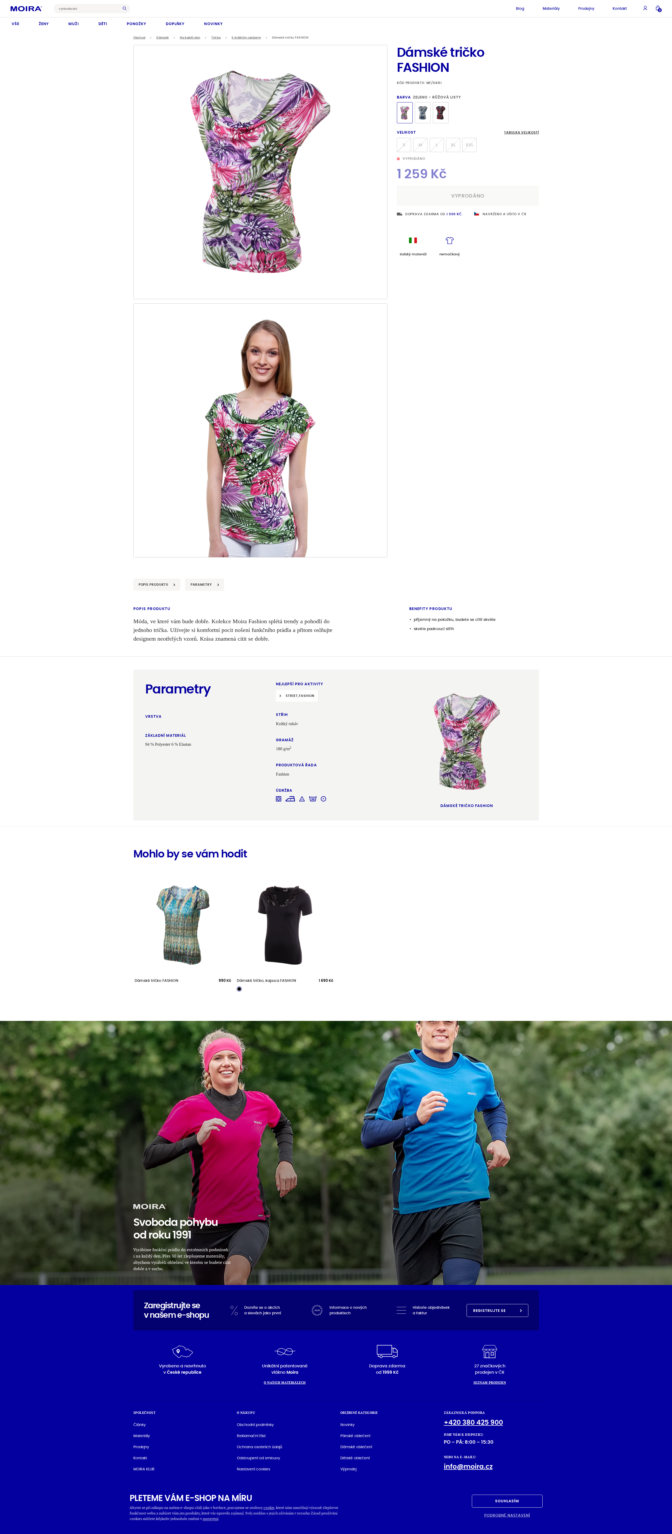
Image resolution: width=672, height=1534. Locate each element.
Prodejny (586, 8)
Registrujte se (489, 1310)
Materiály (551, 8)
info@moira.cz (468, 1466)
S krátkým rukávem (246, 37)
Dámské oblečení (356, 1446)
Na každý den (190, 37)
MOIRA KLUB (143, 1469)
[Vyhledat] (125, 8)
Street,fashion (300, 695)
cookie (269, 1507)
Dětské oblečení (355, 1458)
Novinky (213, 23)
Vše (15, 23)
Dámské (162, 37)
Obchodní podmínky (255, 1424)
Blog (520, 8)
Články (139, 1424)
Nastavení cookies (253, 1469)
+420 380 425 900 (473, 1422)
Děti (102, 23)
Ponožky (136, 23)
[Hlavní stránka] (26, 8)
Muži (73, 23)
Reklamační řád (251, 1435)
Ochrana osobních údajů (259, 1446)
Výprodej (348, 1469)
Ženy (44, 23)
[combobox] (87, 8)
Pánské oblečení (355, 1435)
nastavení (210, 1518)
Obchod (139, 37)
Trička (215, 37)
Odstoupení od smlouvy (258, 1458)
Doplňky (175, 23)
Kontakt (620, 8)
